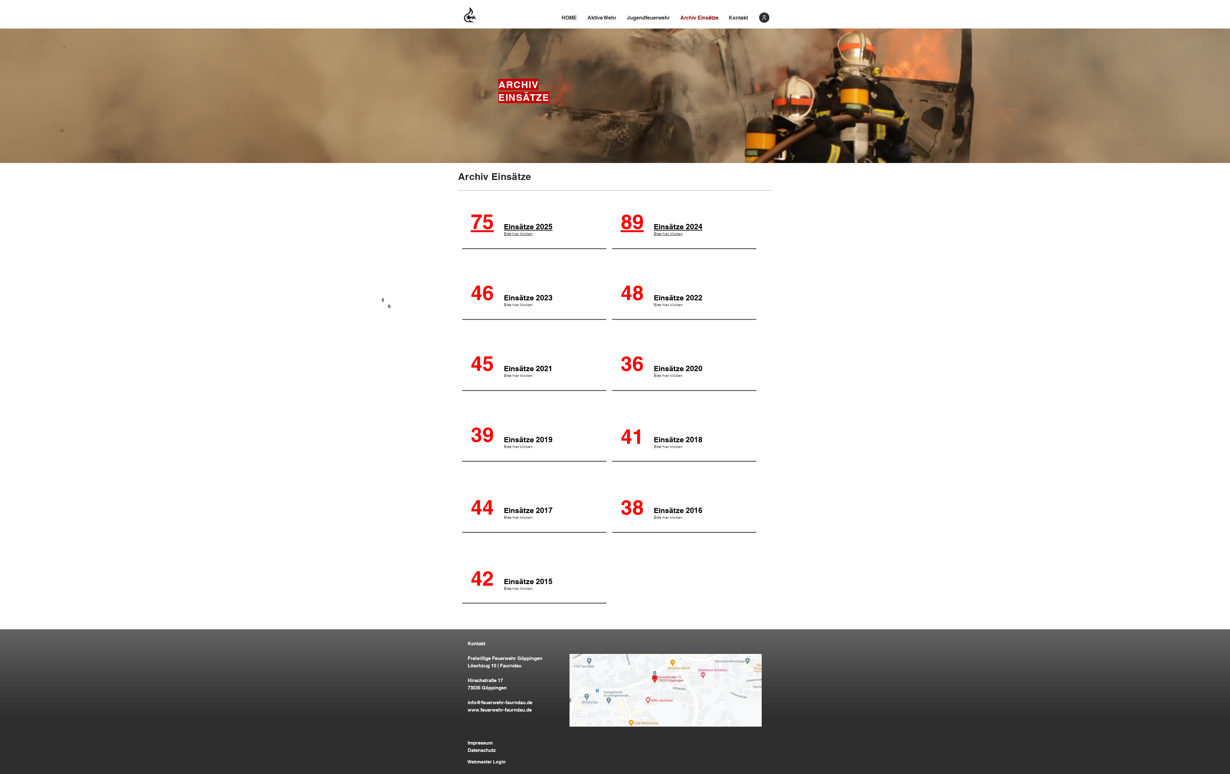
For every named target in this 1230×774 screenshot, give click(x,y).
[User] (764, 17)
